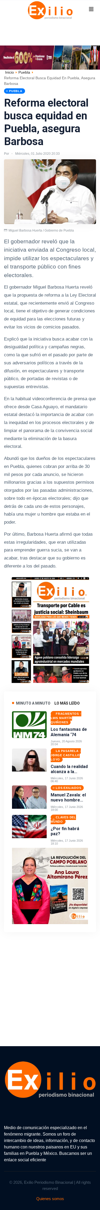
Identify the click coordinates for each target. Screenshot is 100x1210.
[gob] (50, 628)
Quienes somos (50, 1198)
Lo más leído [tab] (67, 703)
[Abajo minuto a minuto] (50, 885)
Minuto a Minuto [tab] (33, 703)
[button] (91, 9)
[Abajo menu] (50, 57)
